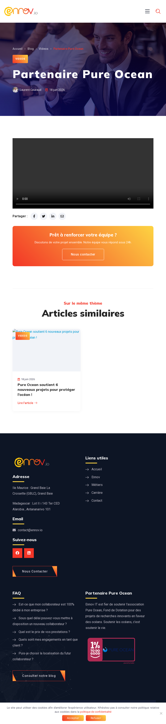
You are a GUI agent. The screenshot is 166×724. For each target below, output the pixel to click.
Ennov (96, 477)
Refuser (96, 718)
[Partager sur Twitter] (43, 216)
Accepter (73, 718)
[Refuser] (161, 713)
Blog (31, 48)
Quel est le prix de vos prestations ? (44, 632)
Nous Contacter (35, 571)
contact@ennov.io (30, 530)
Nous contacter (83, 254)
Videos (43, 48)
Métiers (97, 485)
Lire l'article (25, 403)
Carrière (97, 493)
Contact (97, 500)
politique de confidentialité (95, 711)
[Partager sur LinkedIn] (52, 216)
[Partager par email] (62, 216)
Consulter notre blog (39, 676)
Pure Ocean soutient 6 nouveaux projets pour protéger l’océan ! (46, 389)
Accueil (17, 48)
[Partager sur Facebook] (34, 216)
